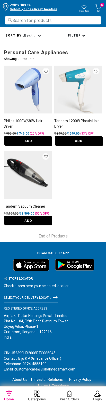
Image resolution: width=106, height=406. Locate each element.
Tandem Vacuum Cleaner (24, 206)
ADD (28, 141)
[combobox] (53, 20)
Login (97, 399)
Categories (37, 399)
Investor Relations (48, 379)
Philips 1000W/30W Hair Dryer (23, 123)
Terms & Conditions (53, 386)
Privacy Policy (80, 379)
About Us (19, 379)
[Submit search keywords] (10, 20)
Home (9, 399)
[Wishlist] (46, 71)
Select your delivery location (33, 9)
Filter (75, 35)
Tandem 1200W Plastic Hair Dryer (76, 123)
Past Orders (69, 399)
